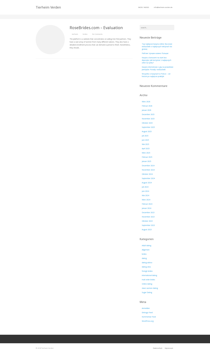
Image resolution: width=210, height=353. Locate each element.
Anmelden (146, 308)
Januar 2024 (146, 208)
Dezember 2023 (148, 212)
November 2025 (148, 118)
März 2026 (146, 101)
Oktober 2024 (147, 174)
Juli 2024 (145, 187)
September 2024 (148, 178)
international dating (149, 275)
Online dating (147, 284)
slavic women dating (150, 288)
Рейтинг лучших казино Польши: (155, 53)
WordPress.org (147, 321)
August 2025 (147, 131)
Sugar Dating (147, 292)
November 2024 (148, 170)
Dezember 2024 (148, 165)
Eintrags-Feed (147, 312)
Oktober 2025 (147, 123)
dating (144, 258)
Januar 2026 (146, 110)
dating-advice (147, 262)
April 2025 (146, 148)
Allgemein (145, 250)
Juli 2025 (145, 136)
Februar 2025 (147, 157)
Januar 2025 (146, 161)
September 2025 (148, 127)
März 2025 (146, 153)
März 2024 (146, 199)
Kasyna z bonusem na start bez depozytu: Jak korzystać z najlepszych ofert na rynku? (156, 60)
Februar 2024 (147, 204)
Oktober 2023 (147, 221)
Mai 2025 (145, 144)
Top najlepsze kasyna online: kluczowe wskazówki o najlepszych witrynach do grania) (157, 46)
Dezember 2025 (148, 114)
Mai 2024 (145, 195)
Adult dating (146, 245)
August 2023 (147, 229)
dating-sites (146, 267)
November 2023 (148, 217)
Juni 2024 (145, 191)
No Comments (97, 34)
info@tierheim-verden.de (163, 7)
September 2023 (148, 225)
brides (85, 34)
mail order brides (148, 279)
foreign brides (147, 271)
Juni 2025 (145, 140)
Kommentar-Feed (149, 317)
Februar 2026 (147, 106)
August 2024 (147, 182)
